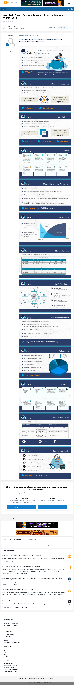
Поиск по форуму (9, 638)
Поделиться (51, 27)
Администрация (8, 636)
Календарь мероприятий (11, 623)
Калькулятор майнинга (10, 625)
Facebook (7, 651)
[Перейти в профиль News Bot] (69, 556)
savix (14, 26)
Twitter (6, 648)
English (22, 28)
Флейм (16, 584)
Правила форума (9, 634)
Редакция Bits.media (10, 667)
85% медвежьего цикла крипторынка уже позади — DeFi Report (22, 555)
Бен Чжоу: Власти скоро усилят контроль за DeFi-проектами (21, 601)
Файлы (6, 640)
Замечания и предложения (12, 642)
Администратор (8, 663)
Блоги (5, 627)
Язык (20, 678)
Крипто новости (8, 619)
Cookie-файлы (50, 678)
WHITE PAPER (32, 41)
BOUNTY (32, 39)
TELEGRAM (47, 39)
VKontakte (7, 653)
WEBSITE (21, 39)
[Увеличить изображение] (45, 62)
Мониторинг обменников (11, 621)
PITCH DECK (40, 41)
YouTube (6, 657)
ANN (27, 39)
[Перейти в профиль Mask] (69, 601)
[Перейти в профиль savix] (5, 27)
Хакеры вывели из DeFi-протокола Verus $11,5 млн (17, 589)
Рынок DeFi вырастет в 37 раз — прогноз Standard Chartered (21, 566)
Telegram (6, 655)
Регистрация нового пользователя (21, 507)
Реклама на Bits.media (10, 665)
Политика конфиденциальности (35, 678)
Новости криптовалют (20, 562)
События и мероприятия (11, 671)
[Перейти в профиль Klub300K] (69, 578)
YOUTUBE (23, 41)
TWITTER (39, 39)
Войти (52, 507)
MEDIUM (54, 39)
